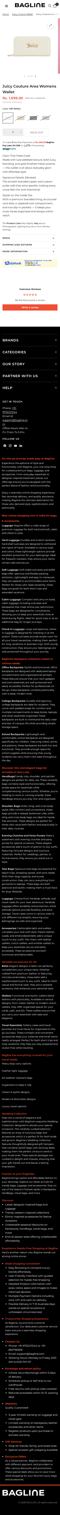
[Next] (35, 76)
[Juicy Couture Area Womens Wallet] (7, 118)
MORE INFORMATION (15, 251)
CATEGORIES (14, 352)
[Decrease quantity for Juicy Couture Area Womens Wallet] (5, 132)
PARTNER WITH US (20, 376)
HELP (7, 388)
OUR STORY (13, 364)
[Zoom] (50, 25)
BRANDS (10, 340)
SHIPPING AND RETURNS (17, 244)
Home (5, 14)
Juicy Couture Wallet (22, 14)
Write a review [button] (30, 307)
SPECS (6, 238)
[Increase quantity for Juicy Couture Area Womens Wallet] (20, 132)
